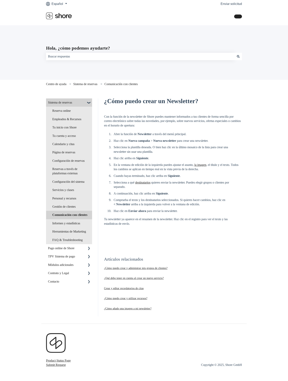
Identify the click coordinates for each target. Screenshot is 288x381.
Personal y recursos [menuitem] (64, 198)
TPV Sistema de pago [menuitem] (61, 256)
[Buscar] (238, 56)
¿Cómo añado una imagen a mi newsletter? (127, 308)
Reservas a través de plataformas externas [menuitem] (65, 171)
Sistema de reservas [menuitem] (60, 102)
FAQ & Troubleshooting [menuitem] (67, 240)
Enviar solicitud (231, 3)
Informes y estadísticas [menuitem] (66, 223)
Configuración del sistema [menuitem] (68, 181)
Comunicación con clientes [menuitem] (69, 214)
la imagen (200, 164)
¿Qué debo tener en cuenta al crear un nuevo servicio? (134, 278)
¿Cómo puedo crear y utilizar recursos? (125, 298)
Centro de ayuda (56, 84)
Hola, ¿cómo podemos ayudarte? (78, 48)
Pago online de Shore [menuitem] (61, 248)
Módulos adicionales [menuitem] (60, 264)
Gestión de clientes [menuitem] (64, 206)
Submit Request (56, 364)
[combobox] (140, 56)
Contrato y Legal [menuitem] (58, 273)
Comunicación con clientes (121, 84)
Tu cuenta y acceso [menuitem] (64, 135)
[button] (89, 103)
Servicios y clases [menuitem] (63, 190)
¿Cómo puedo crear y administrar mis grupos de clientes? (136, 268)
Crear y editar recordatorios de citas (124, 288)
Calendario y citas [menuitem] (63, 144)
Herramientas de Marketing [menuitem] (69, 231)
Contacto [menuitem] (53, 281)
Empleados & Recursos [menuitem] (66, 119)
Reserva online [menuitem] (61, 110)
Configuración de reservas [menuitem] (68, 160)
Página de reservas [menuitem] (63, 152)
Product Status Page (58, 360)
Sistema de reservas (85, 84)
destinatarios (142, 182)
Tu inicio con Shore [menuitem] (64, 127)
